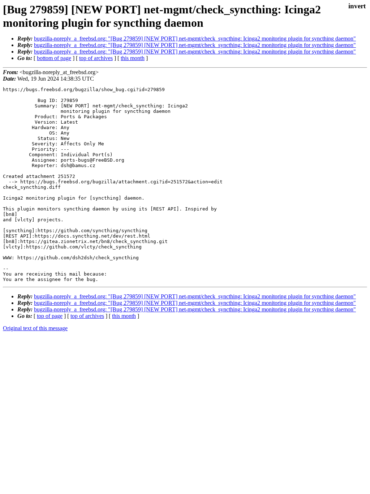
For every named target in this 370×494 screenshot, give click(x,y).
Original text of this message (35, 328)
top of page (50, 316)
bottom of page (54, 58)
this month (133, 58)
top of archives (96, 58)
